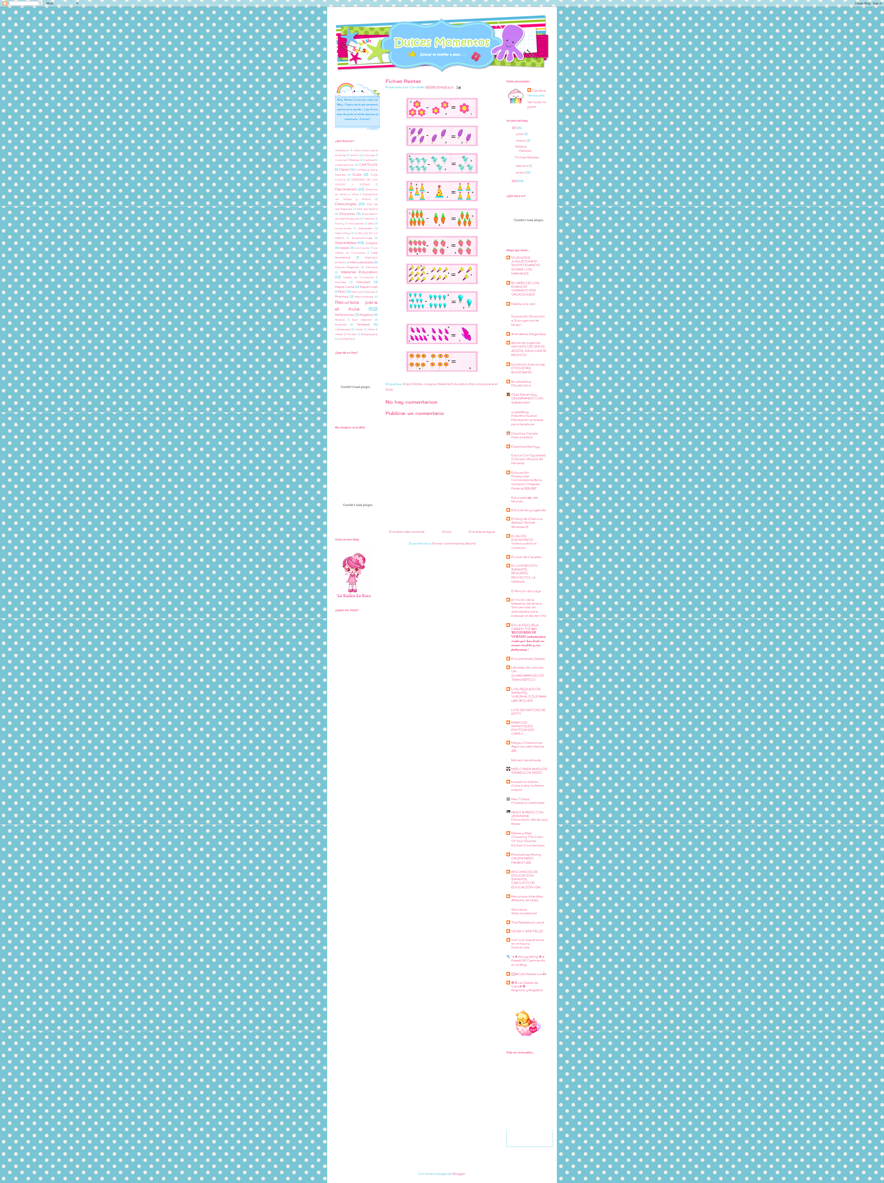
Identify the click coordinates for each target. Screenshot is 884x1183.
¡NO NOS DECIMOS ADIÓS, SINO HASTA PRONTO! (528, 350)
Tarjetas (363, 324)
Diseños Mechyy (525, 446)
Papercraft (369, 286)
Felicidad (369, 218)
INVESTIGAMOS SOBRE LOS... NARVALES (525, 269)
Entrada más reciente (407, 531)
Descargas (346, 204)
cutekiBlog (520, 412)
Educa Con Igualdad (528, 455)
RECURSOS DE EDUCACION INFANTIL (524, 875)
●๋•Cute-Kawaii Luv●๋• (528, 973)
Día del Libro (521, 385)
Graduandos (343, 228)
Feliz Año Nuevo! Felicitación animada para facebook (527, 420)
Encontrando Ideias (528, 658)
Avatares (341, 160)
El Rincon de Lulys (526, 591)
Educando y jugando (528, 510)
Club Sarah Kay (524, 394)
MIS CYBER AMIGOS (529, 768)
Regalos (366, 314)
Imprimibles (413, 383)
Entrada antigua (482, 531)
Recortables (364, 296)
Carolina (539, 90)
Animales (369, 155)
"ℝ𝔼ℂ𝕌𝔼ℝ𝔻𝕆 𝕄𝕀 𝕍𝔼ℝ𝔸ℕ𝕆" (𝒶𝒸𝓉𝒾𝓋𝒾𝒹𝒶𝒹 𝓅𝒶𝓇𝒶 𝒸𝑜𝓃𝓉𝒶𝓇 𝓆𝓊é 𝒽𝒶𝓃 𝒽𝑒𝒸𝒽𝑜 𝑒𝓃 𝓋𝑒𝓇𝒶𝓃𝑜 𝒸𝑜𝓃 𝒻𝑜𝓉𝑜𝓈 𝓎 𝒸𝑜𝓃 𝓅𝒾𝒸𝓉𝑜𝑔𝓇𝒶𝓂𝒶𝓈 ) (528, 641)
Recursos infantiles (527, 896)
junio (520, 133)
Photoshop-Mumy (526, 854)
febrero (522, 165)
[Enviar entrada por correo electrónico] (458, 87)
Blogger (458, 1173)
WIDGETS (345, 339)
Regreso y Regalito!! (527, 990)
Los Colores (362, 247)
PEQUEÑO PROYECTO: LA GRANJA (523, 577)
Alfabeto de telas (524, 900)
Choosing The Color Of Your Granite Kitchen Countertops (528, 841)
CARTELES (368, 164)
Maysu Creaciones (527, 742)
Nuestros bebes (524, 781)
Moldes (340, 282)
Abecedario (342, 150)
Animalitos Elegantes (528, 334)
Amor (354, 154)
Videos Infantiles (346, 334)
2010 (515, 180)
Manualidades (362, 262)
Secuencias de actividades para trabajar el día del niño (529, 611)
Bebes (354, 159)
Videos (371, 329)
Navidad (363, 281)
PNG (342, 291)
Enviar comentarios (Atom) (453, 543)
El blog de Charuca (526, 518)
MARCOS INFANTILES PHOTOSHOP (522, 726)
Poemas (356, 291)
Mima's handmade (526, 760)
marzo (521, 140)
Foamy (339, 223)
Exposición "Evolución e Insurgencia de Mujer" (528, 320)
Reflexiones (344, 314)
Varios (359, 329)
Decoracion (346, 189)
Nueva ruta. (520, 947)
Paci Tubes (520, 799)
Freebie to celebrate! (527, 802)
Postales (370, 291)
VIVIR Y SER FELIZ (527, 931)
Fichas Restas (527, 157)
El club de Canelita (526, 556)
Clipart (344, 169)
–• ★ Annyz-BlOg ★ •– (528, 956)
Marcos (372, 267)
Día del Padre (367, 208)
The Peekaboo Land (527, 922)
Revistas (340, 319)
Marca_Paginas (347, 267)
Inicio (446, 531)
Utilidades (342, 329)
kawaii (344, 247)
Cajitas (368, 159)
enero (521, 172)
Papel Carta (344, 286)
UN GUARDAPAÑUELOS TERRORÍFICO (527, 675)
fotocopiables (356, 223)
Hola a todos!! (522, 437)
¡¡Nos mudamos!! (524, 913)
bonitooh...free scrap (528, 364)
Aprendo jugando (526, 342)
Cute (356, 174)
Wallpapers (369, 334)
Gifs (371, 223)
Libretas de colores (527, 667)
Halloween (365, 228)
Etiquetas (347, 213)
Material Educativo (452, 383)
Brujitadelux (521, 381)
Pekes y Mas (521, 833)
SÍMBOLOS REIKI (526, 772)
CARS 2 (517, 733)
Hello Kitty (342, 232)
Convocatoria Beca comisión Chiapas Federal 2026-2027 (526, 484)
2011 (514, 127)
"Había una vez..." (523, 303)
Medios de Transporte (358, 277)
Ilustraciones (362, 237)
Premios (342, 296)
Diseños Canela (524, 433)
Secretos (519, 909)
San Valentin (362, 319)
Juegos (430, 383)
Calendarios (344, 164)
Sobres (340, 324)
